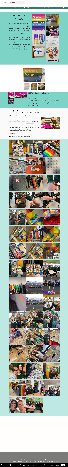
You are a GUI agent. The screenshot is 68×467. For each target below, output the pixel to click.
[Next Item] (43, 75)
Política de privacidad (35, 465)
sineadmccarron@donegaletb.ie (31, 135)
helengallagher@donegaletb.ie (26, 136)
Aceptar (63, 465)
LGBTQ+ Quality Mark (30, 123)
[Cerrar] (66, 465)
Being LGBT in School (27, 130)
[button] (50, 8)
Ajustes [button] (51, 465)
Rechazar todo (57, 465)
